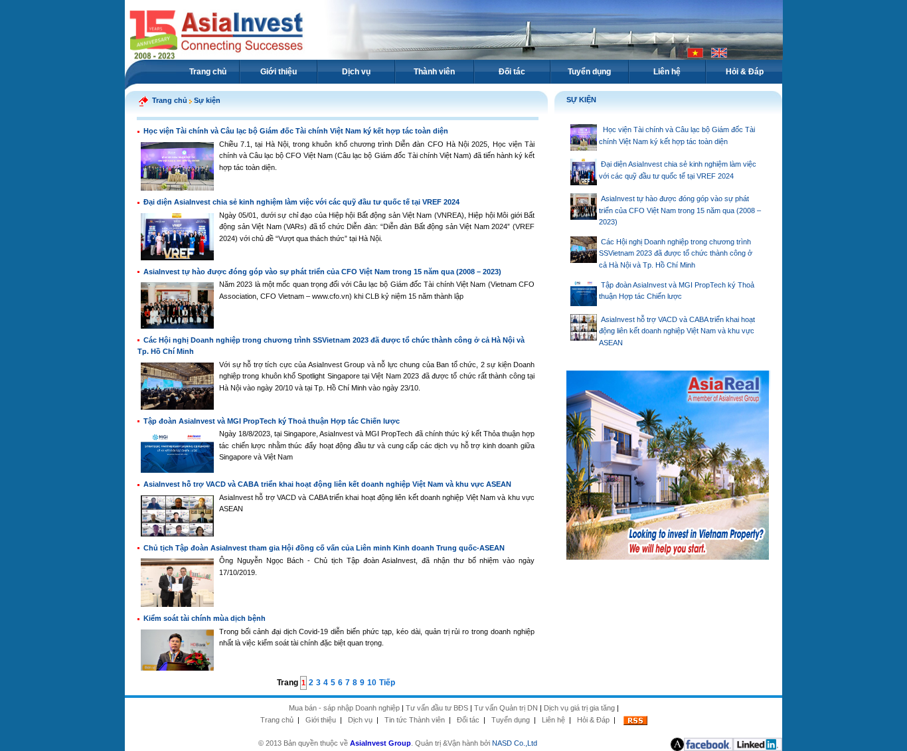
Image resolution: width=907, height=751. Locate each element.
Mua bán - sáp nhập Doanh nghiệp (344, 708)
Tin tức (395, 720)
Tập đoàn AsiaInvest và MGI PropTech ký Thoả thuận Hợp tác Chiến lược (271, 421)
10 (371, 682)
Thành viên (434, 71)
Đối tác (512, 71)
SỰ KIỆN (581, 100)
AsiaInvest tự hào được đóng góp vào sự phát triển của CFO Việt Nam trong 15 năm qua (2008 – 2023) (322, 272)
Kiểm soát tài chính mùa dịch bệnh (204, 618)
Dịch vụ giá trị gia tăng (579, 708)
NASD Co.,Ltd (514, 743)
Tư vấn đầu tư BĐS (437, 708)
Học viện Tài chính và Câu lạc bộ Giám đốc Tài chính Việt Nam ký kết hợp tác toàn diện (295, 131)
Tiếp (387, 682)
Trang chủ (207, 71)
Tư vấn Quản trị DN (506, 708)
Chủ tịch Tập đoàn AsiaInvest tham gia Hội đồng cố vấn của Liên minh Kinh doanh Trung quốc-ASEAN (324, 548)
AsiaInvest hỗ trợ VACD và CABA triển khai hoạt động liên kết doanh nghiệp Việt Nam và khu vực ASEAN (327, 484)
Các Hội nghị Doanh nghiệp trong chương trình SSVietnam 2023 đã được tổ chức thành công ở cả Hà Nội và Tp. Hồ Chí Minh (675, 253)
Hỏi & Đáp (745, 71)
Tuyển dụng (589, 71)
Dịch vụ (356, 71)
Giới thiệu (278, 71)
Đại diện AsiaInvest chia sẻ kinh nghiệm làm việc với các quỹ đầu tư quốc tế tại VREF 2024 (301, 202)
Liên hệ (667, 71)
